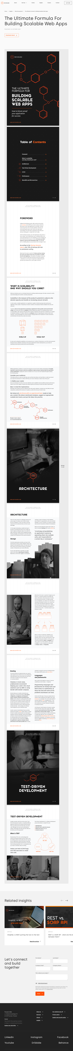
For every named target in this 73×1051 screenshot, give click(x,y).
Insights (41, 2)
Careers (49, 2)
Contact (57, 2)
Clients (33, 2)
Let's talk (68, 2)
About (15, 2)
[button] (24, 2)
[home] (5, 3)
